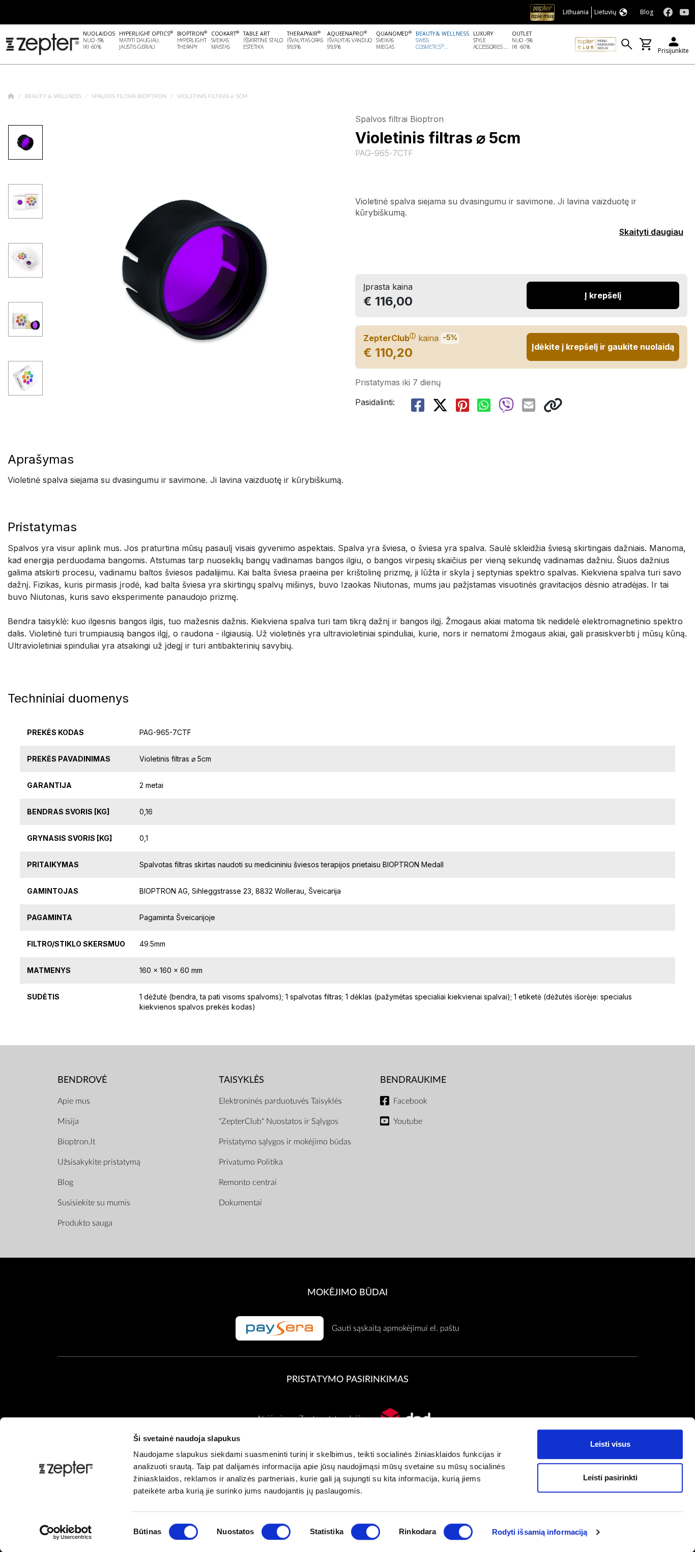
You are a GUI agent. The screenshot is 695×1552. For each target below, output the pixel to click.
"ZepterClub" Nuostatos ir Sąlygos (278, 1121)
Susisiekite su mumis (93, 1203)
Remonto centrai (248, 1182)
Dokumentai (240, 1203)
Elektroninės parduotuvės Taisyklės (280, 1101)
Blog (65, 1182)
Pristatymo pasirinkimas (347, 1379)
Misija (68, 1121)
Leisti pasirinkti (610, 1477)
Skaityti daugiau (651, 232)
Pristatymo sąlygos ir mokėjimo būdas (285, 1142)
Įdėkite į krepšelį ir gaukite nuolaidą (603, 347)
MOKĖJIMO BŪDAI (347, 1292)
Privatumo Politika (251, 1162)
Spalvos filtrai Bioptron (130, 96)
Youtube (407, 1121)
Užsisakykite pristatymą (98, 1162)
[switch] (276, 1532)
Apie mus (73, 1101)
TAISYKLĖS (241, 1080)
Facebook (410, 1101)
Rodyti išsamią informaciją (540, 1532)
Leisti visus (610, 1444)
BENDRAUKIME (413, 1080)
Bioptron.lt (76, 1142)
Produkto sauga (84, 1223)
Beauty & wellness (54, 96)
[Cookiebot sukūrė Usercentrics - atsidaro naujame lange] (65, 1532)
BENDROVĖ (82, 1080)
